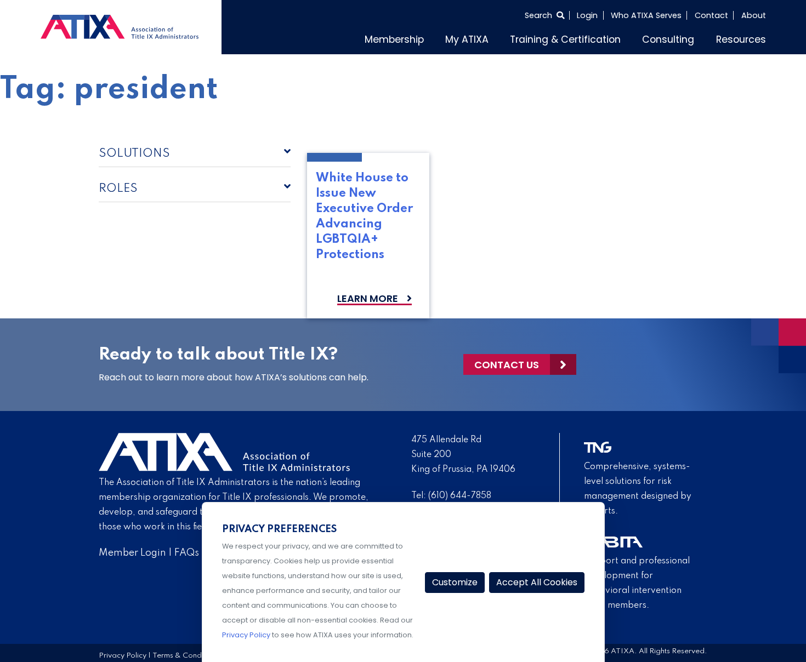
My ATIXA (508, 37)
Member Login (132, 550)
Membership (444, 37)
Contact (711, 15)
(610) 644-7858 (459, 493)
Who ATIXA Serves (646, 15)
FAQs (186, 550)
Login (587, 15)
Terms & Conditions (185, 653)
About (753, 15)
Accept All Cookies (536, 582)
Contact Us (506, 362)
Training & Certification (593, 37)
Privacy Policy (122, 653)
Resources (745, 37)
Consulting (681, 37)
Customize (455, 582)
